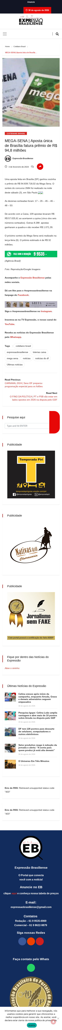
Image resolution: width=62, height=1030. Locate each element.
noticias (27, 358)
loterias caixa (39, 352)
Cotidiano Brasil (19, 46)
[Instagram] (31, 941)
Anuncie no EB (31, 887)
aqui (14, 893)
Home (7, 46)
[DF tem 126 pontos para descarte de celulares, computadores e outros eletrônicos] (10, 732)
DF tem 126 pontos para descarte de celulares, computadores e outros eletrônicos (36, 731)
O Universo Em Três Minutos (33, 761)
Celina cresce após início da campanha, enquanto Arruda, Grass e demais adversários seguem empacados (37, 698)
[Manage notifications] (53, 1021)
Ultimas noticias (15, 364)
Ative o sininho (12, 668)
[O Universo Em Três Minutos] (10, 764)
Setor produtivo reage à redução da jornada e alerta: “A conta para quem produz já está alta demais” (37, 748)
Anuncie (31, 2)
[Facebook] (22, 941)
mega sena (12, 358)
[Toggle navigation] (4, 34)
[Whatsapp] (31, 968)
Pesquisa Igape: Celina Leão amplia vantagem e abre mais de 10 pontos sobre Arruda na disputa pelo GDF (37, 715)
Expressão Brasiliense (22, 158)
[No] (58, 1018)
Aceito (31, 1025)
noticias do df (42, 358)
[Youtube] (40, 941)
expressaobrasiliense (17, 352)
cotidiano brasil (23, 346)
